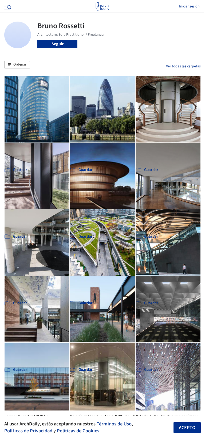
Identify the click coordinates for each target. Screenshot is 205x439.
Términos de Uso (114, 423)
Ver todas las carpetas (183, 66)
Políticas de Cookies (78, 430)
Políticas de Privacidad (28, 430)
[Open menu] (7, 6)
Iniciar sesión (189, 6)
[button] (17, 64)
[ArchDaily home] (102, 6)
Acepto (187, 427)
